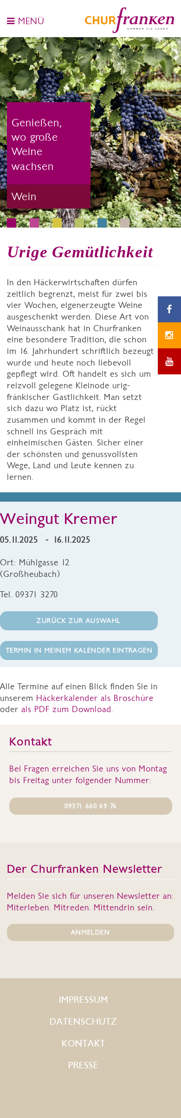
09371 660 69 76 (91, 806)
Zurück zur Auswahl (79, 620)
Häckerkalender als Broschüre (95, 698)
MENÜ (30, 20)
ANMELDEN (90, 932)
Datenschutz (83, 1021)
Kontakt (83, 1043)
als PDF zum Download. (67, 709)
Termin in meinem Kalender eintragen (79, 650)
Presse (83, 1065)
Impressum (83, 999)
